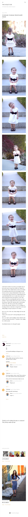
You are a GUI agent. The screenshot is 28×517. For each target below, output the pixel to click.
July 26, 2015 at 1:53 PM (17, 393)
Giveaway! (5, 459)
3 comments (7, 461)
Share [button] (3, 335)
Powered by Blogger (15, 512)
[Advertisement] (14, 435)
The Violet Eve (7, 4)
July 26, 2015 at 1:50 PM (17, 364)
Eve (5, 336)
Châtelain (8, 389)
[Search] (25, 2)
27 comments (7, 504)
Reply (7, 353)
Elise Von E (8, 343)
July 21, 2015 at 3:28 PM (15, 389)
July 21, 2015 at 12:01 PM (15, 356)
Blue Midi (5, 502)
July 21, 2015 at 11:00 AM (16, 343)
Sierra (11, 364)
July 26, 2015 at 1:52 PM (17, 380)
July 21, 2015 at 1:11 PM (15, 373)
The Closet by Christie (11, 362)
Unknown (8, 356)
